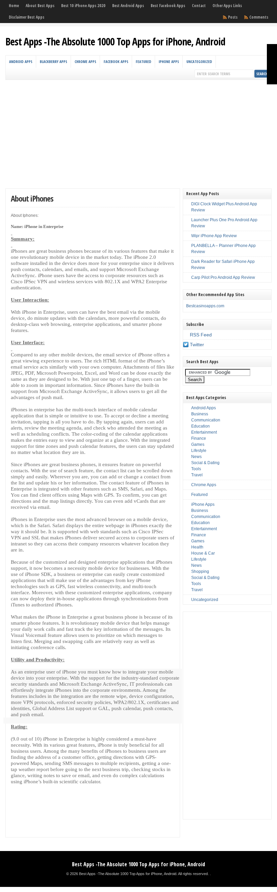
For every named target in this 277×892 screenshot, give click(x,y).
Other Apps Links (227, 5)
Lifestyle (198, 450)
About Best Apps (40, 5)
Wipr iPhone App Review (214, 235)
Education (200, 426)
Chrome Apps (85, 61)
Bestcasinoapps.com (205, 306)
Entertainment (204, 432)
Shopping (200, 571)
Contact (199, 5)
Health (197, 547)
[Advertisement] (139, 130)
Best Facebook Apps (168, 5)
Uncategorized (199, 61)
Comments (258, 17)
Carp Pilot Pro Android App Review (223, 277)
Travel (197, 475)
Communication (205, 420)
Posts (232, 17)
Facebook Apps (116, 61)
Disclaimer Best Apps (26, 17)
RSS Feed (201, 334)
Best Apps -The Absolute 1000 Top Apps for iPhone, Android (115, 41)
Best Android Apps (128, 5)
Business (199, 414)
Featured (143, 61)
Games (197, 444)
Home (14, 5)
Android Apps (20, 61)
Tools (196, 468)
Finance (198, 438)
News (196, 456)
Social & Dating (205, 462)
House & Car (203, 553)
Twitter (197, 344)
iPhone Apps (169, 61)
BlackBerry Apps (53, 61)
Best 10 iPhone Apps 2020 (83, 5)
